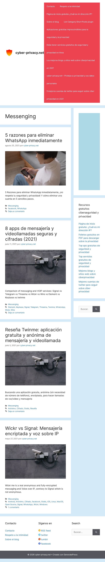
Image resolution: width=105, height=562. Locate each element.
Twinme (51, 307)
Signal (26, 307)
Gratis (26, 408)
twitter (44, 535)
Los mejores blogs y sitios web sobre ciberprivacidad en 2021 (71, 64)
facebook (12, 208)
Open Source (10, 504)
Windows (43, 504)
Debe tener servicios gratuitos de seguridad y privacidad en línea (67, 49)
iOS (48, 501)
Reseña (33, 408)
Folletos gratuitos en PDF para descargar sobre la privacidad (89, 238)
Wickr (7, 310)
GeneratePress (70, 554)
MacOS (60, 501)
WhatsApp (22, 208)
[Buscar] (96, 309)
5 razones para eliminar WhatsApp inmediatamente (33, 137)
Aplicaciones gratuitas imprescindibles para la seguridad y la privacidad (67, 33)
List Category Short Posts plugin (78, 22)
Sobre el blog (53, 22)
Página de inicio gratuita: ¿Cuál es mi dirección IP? (69, 14)
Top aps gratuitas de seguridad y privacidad (89, 248)
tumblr (44, 539)
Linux (53, 501)
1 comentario (13, 507)
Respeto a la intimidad (70, 6)
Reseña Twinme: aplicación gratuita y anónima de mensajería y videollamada (33, 335)
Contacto (51, 6)
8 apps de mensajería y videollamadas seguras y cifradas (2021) (31, 234)
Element (11, 307)
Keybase (19, 307)
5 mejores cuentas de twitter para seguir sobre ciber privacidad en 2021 (70, 95)
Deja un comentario (16, 211)
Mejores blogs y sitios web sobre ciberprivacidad (87, 274)
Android (11, 501)
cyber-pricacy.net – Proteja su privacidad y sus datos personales (70, 80)
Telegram (34, 307)
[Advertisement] (89, 151)
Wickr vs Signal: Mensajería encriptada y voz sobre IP (33, 430)
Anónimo (12, 408)
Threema (43, 307)
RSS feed (45, 530)
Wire (13, 310)
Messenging (13, 206)
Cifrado (20, 408)
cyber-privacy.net (29, 53)
